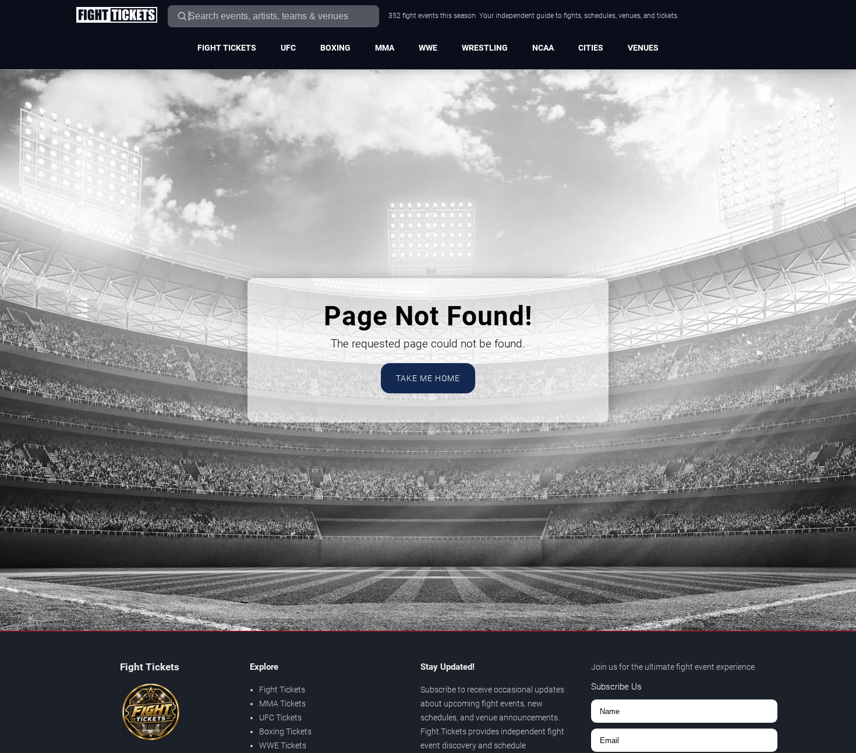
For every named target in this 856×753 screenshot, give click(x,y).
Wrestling (485, 47)
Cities (590, 47)
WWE (428, 47)
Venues (643, 47)
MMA (384, 47)
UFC (288, 47)
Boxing (335, 47)
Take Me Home (428, 378)
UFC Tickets (280, 717)
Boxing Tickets (285, 731)
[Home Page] (116, 15)
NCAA (543, 47)
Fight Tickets (226, 47)
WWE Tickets (282, 745)
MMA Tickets (282, 703)
